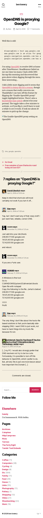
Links (4, 485)
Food (4, 479)
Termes (5, 442)
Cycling (5, 466)
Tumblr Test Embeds (11, 448)
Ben (9, 29)
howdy (5, 414)
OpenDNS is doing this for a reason (17, 87)
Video (4, 498)
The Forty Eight (9, 445)
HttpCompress (9, 435)
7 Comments (35, 29)
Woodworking (8, 501)
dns (6, 151)
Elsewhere (9, 408)
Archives (6, 429)
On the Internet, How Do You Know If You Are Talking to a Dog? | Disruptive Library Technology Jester (21, 342)
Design (5, 469)
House (5, 482)
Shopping (6, 495)
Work (4, 504)
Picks (4, 439)
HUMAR (10, 270)
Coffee (5, 460)
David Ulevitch (13, 191)
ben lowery (21, 4)
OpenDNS (15, 67)
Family (5, 476)
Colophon (6, 432)
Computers (7, 463)
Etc (21, 14)
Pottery (5, 491)
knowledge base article (12, 101)
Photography (8, 488)
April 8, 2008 (20, 29)
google (11, 151)
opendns (18, 151)
